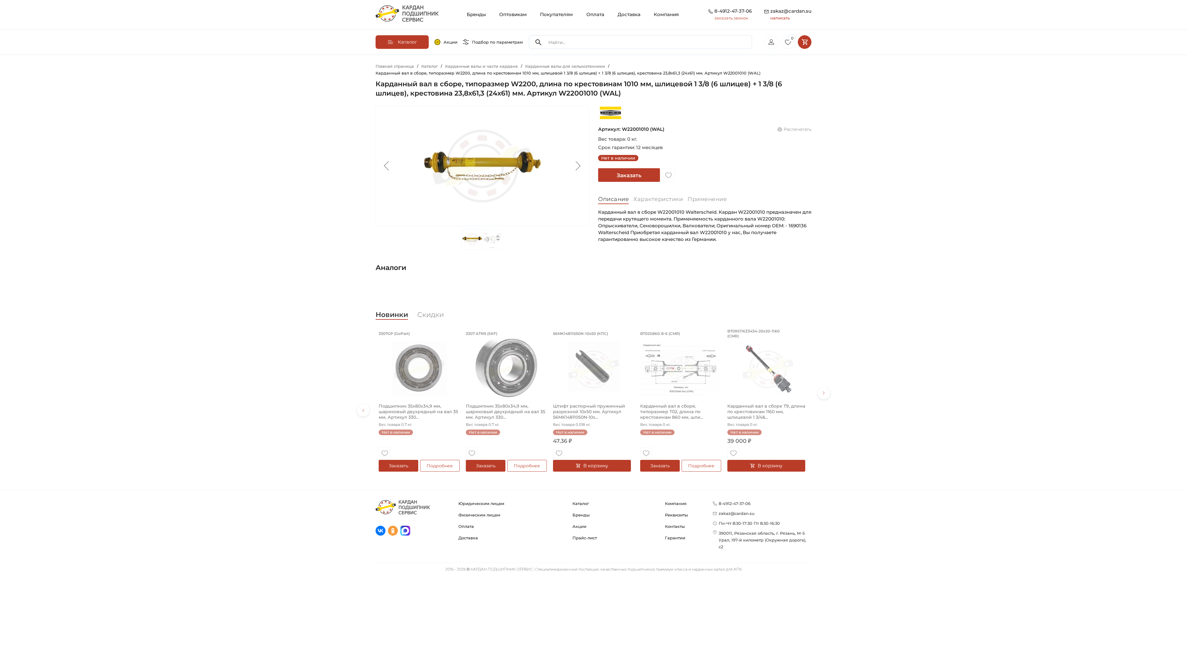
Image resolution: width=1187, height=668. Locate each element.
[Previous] (363, 410)
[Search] (538, 42)
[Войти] (771, 42)
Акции (450, 42)
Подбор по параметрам (497, 42)
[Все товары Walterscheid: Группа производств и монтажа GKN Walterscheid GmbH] (610, 113)
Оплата (595, 14)
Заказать (629, 175)
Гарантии (675, 537)
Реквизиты (676, 514)
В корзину (595, 466)
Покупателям (556, 14)
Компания (666, 14)
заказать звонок (731, 17)
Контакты (675, 526)
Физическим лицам (479, 514)
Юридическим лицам (481, 503)
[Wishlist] (668, 175)
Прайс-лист (584, 537)
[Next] (824, 393)
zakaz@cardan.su (790, 14)
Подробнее (440, 466)
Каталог (580, 503)
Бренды (476, 14)
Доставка (629, 14)
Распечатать (797, 129)
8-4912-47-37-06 (733, 11)
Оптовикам (513, 14)
